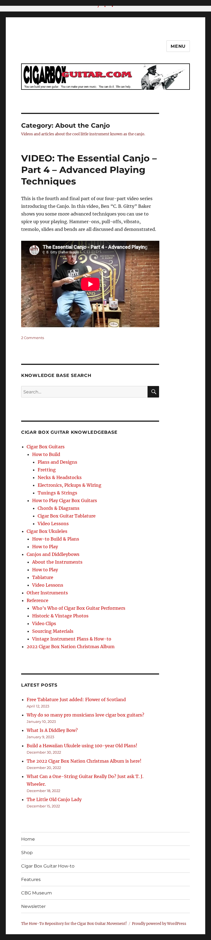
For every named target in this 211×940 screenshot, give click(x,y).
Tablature (42, 577)
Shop (27, 852)
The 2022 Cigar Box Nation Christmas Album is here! (84, 761)
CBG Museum (36, 893)
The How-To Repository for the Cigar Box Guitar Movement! (74, 923)
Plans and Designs (57, 462)
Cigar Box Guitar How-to (47, 866)
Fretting (47, 469)
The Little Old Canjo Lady (54, 799)
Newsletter (33, 906)
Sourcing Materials (52, 631)
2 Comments (32, 337)
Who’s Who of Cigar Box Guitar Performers (78, 608)
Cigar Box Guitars (46, 446)
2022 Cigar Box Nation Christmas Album (71, 646)
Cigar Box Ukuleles (47, 531)
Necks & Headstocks (60, 477)
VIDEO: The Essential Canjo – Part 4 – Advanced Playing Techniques (89, 170)
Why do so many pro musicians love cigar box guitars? (85, 715)
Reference (37, 600)
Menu (178, 46)
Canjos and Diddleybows (53, 554)
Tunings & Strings (57, 493)
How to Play (45, 546)
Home (28, 839)
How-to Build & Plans (55, 539)
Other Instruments (47, 592)
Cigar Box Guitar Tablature (67, 516)
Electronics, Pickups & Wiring (69, 485)
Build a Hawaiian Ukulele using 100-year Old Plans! (82, 745)
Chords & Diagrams (58, 508)
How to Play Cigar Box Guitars (64, 500)
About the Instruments (57, 562)
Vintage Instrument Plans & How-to (71, 639)
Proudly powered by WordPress (159, 923)
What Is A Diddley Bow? (52, 730)
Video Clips (44, 623)
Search (153, 397)
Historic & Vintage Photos (60, 616)
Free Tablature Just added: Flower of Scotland (76, 699)
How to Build (46, 454)
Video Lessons (53, 523)
